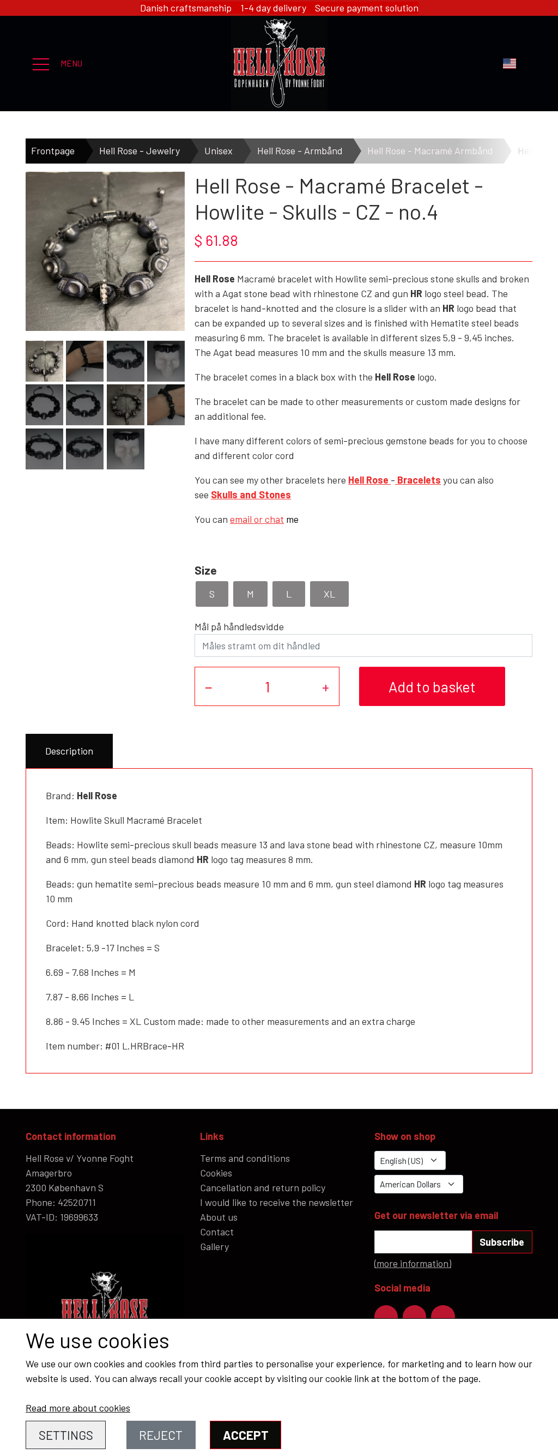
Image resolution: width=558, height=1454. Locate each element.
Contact (217, 1232)
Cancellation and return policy (262, 1187)
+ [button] (325, 686)
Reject (161, 1435)
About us (219, 1217)
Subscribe (502, 1242)
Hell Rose (368, 480)
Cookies (216, 1173)
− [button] (209, 686)
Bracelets (418, 480)
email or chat (257, 519)
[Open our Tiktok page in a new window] (442, 1317)
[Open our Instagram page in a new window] (414, 1317)
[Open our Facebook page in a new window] (386, 1317)
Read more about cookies (78, 1408)
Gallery (214, 1246)
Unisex (218, 150)
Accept (246, 1435)
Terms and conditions (245, 1158)
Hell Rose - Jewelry (139, 150)
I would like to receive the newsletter (276, 1202)
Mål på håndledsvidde (239, 626)
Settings (66, 1435)
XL (329, 594)
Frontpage (53, 150)
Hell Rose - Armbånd (300, 150)
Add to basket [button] (432, 686)
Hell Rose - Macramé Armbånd (430, 150)
